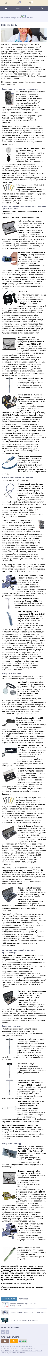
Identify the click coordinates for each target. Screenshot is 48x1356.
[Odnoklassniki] (7, 1332)
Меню (18, 8)
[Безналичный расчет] (14, 1341)
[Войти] (6, 3)
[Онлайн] (23, 1341)
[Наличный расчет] (5, 1341)
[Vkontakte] (3, 1332)
